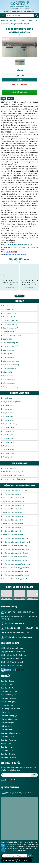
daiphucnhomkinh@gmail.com (15, 254)
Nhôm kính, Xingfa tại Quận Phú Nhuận (16, 549)
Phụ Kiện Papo (8, 405)
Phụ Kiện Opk (7, 409)
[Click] (2, 276)
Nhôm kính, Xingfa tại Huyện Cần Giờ (16, 568)
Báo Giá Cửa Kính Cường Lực (13, 472)
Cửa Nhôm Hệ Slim (9, 313)
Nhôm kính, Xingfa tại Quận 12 (13, 505)
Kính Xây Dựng (8, 354)
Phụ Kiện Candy (8, 439)
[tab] (3, 98)
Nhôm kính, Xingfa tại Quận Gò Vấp (15, 546)
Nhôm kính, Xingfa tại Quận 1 (13, 494)
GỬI (34, 775)
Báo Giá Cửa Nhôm (9, 468)
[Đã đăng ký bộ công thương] (6, 669)
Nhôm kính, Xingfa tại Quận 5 (13, 520)
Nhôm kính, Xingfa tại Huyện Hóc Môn (16, 575)
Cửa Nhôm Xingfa (9, 306)
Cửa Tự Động (7, 339)
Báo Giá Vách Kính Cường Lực (13, 476)
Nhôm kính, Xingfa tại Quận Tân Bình (15, 553)
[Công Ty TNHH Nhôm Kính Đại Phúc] (19, 5)
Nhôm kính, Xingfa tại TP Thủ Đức (15, 490)
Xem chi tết (10, 288)
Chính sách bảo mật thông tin (11, 659)
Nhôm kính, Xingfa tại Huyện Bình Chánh (17, 564)
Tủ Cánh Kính (7, 372)
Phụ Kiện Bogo (8, 416)
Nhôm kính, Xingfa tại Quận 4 (13, 516)
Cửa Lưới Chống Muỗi (10, 346)
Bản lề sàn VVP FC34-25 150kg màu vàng (10, 283)
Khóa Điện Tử (7, 435)
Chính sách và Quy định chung (12, 648)
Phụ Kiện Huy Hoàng (10, 424)
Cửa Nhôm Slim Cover (10, 317)
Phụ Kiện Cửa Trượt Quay (12, 402)
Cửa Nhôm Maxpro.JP (10, 328)
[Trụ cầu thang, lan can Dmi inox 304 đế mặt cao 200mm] (29, 271)
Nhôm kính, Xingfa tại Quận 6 (13, 524)
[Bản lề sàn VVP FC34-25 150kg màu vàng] (9, 271)
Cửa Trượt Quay (8, 310)
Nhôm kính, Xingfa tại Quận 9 (13, 535)
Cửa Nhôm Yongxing (10, 368)
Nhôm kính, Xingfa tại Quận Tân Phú (15, 557)
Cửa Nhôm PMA (8, 357)
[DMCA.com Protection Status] (19, 669)
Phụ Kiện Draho (8, 413)
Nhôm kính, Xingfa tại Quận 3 (13, 513)
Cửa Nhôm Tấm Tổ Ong (11, 365)
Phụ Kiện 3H (7, 457)
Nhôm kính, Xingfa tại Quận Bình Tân (15, 538)
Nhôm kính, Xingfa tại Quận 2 (13, 509)
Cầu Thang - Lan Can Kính (12, 335)
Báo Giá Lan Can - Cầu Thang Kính (15, 479)
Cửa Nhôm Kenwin (9, 383)
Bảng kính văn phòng (10, 387)
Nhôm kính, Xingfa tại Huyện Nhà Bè (15, 579)
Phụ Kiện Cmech (8, 420)
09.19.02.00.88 (17, 628)
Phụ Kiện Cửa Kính (9, 446)
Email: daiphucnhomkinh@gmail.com (18, 632)
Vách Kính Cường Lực (10, 343)
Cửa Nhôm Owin (8, 376)
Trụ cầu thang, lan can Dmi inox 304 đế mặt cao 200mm (29, 283)
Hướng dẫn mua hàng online (11, 665)
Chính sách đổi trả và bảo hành (12, 662)
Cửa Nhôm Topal (9, 379)
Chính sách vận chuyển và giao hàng (14, 655)
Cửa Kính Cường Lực (10, 321)
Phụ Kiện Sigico (8, 442)
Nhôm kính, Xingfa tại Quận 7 (13, 527)
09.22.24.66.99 (19, 84)
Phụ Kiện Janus (8, 431)
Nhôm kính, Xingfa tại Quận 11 (13, 502)
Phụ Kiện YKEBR (8, 453)
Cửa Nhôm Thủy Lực (10, 324)
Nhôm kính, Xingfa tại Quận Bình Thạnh (16, 542)
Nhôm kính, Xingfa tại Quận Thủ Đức (15, 560)
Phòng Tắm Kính (8, 332)
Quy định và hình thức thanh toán (13, 652)
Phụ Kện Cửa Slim (9, 398)
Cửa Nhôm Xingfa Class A (12, 361)
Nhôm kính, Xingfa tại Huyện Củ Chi (15, 571)
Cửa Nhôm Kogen (9, 350)
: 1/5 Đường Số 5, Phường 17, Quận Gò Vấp (17, 793)
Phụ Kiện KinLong (9, 427)
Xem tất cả (19, 296)
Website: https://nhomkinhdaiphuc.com (19, 637)
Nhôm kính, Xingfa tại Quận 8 (13, 531)
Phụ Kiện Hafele (8, 450)
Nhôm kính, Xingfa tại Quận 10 (13, 498)
